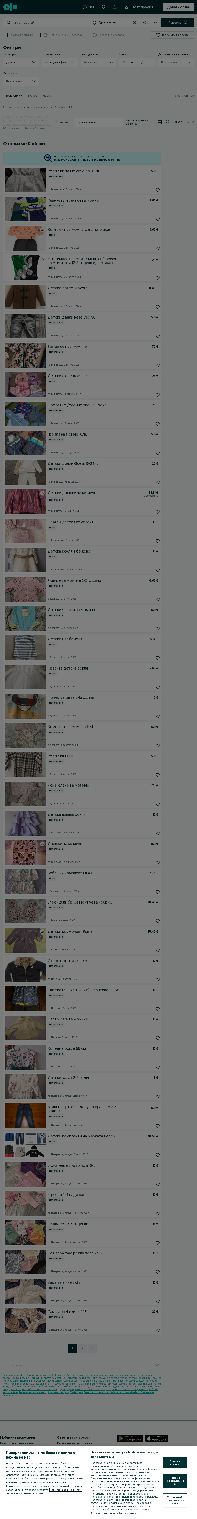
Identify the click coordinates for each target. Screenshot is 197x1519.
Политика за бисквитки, (66, 1489)
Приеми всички (175, 1463)
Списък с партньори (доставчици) (114, 1513)
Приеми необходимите (174, 1480)
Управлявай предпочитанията (175, 1500)
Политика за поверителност (26, 1493)
